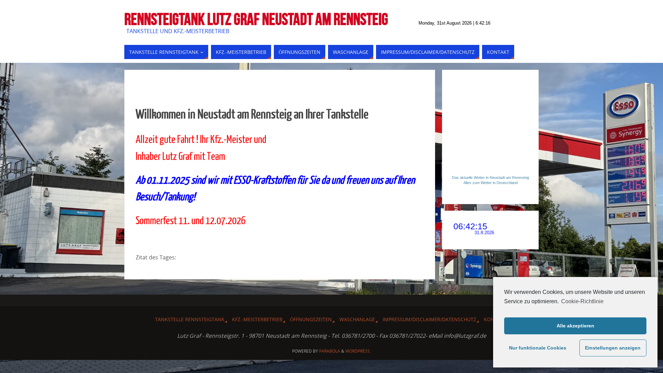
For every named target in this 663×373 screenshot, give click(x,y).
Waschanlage (357, 319)
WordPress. (358, 351)
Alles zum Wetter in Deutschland (490, 183)
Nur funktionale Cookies (537, 348)
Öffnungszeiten (311, 319)
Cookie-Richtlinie (582, 301)
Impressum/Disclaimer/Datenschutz (429, 319)
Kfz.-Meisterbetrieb (257, 319)
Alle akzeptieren (575, 325)
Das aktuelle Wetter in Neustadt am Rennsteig (490, 177)
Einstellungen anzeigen (613, 348)
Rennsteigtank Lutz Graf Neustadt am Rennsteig (256, 19)
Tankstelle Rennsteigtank (189, 319)
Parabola (329, 351)
